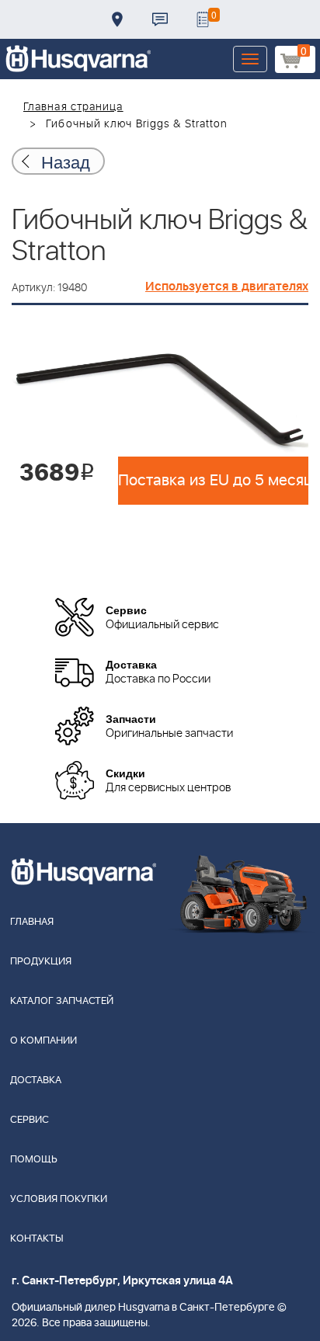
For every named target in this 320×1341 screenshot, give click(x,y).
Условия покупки (58, 1199)
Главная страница (73, 107)
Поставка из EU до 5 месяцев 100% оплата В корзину (213, 480)
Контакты (160, 19)
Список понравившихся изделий (202, 19)
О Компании (43, 1041)
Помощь (33, 1159)
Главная (32, 922)
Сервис (29, 1120)
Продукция (40, 961)
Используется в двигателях (226, 286)
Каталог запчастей (61, 1001)
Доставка (117, 19)
